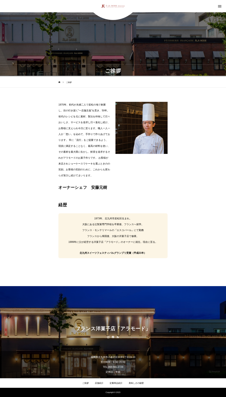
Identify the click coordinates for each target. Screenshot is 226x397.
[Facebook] (113, 337)
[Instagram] (108, 337)
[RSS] (118, 337)
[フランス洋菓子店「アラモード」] (113, 6)
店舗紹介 (99, 383)
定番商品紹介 (116, 383)
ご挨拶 (85, 383)
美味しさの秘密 (136, 383)
